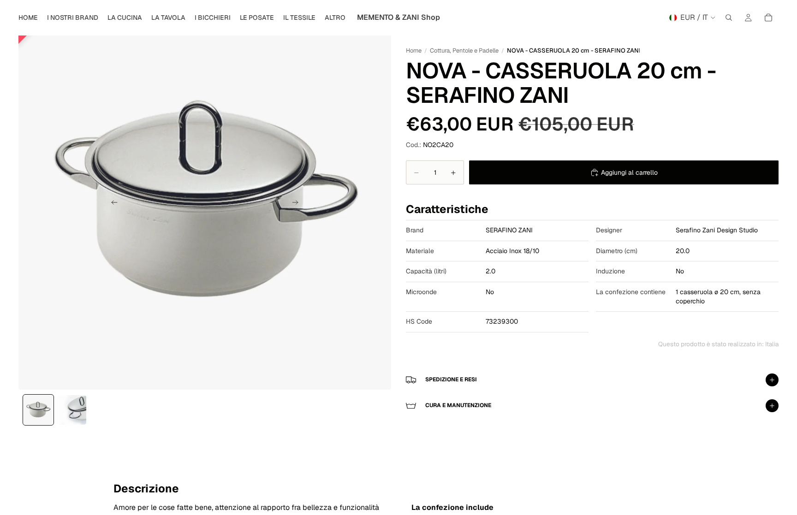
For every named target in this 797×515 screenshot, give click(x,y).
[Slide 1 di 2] (38, 410)
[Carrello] (768, 17)
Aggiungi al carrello (629, 172)
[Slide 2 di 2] (71, 410)
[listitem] (335, 17)
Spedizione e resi (451, 379)
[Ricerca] (729, 17)
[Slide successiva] (298, 203)
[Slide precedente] (111, 203)
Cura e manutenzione (458, 405)
